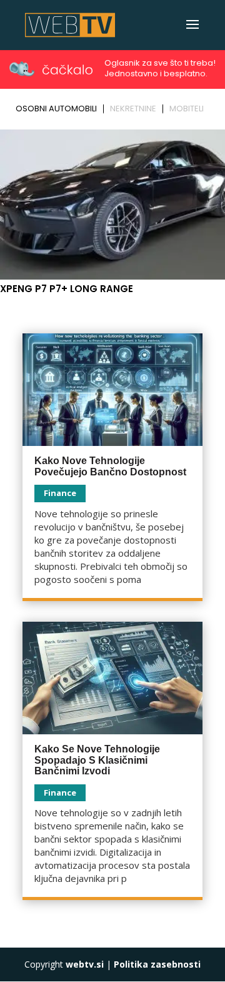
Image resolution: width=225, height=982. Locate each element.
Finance (60, 493)
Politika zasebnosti (157, 964)
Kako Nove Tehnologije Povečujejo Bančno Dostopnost (110, 466)
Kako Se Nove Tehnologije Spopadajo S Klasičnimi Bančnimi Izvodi (97, 760)
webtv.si (85, 964)
